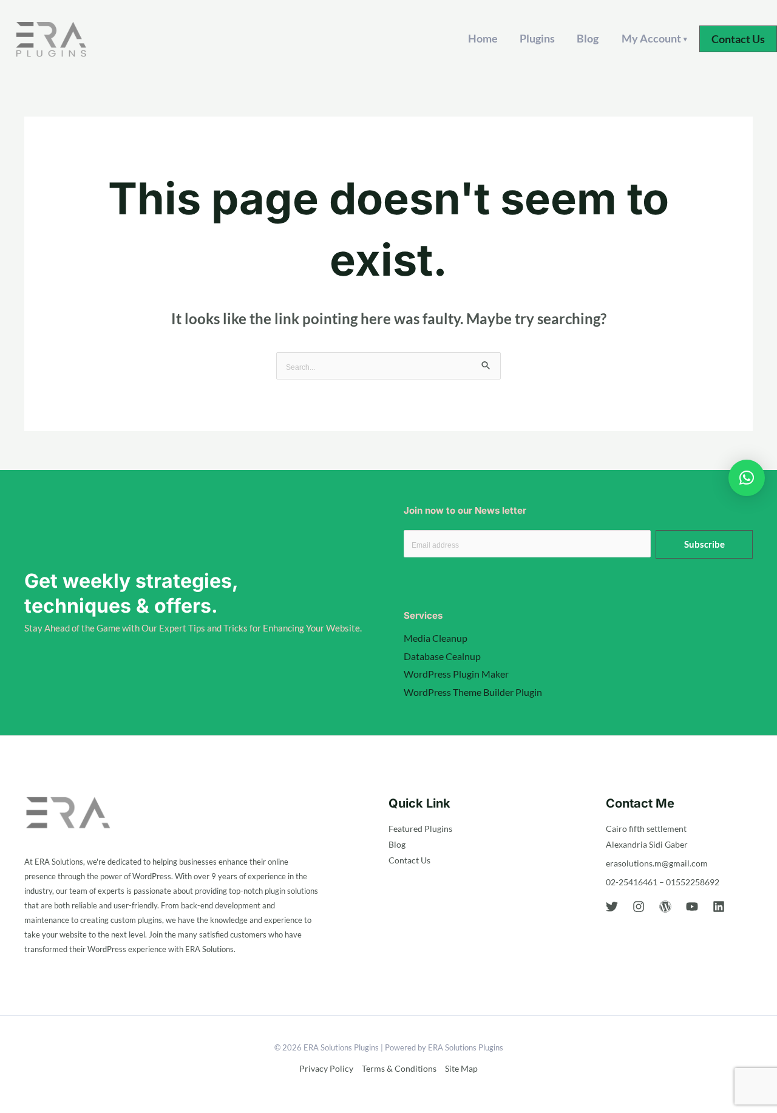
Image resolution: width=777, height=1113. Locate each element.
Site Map (461, 1068)
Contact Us (409, 860)
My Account (654, 38)
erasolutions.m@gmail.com (657, 863)
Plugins (537, 38)
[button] (738, 39)
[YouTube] (692, 906)
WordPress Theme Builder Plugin (473, 692)
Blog (588, 38)
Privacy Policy (326, 1068)
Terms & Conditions (399, 1068)
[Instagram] (639, 906)
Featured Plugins (420, 828)
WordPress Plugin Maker (456, 673)
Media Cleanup (435, 638)
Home (483, 38)
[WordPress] (665, 906)
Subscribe (704, 544)
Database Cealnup (442, 656)
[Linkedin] (719, 906)
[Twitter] (612, 906)
